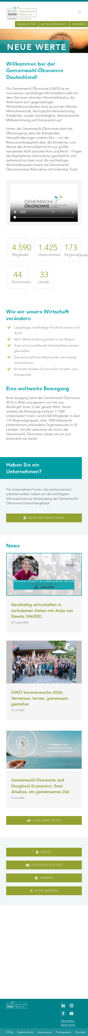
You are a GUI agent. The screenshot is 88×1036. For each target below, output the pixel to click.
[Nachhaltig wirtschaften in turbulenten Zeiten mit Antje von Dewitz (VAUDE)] (44, 574)
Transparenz (63, 1032)
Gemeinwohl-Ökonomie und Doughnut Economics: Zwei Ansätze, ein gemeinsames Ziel (40, 786)
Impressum (44, 1032)
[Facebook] (63, 1013)
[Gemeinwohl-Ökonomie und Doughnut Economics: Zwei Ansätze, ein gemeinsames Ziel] (44, 749)
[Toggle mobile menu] (80, 12)
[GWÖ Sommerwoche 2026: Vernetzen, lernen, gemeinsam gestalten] (44, 662)
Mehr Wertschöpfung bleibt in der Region (44, 339)
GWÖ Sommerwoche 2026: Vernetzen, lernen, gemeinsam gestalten (39, 698)
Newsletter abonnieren (68, 1022)
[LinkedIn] (63, 1005)
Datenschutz (25, 1032)
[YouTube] (71, 1013)
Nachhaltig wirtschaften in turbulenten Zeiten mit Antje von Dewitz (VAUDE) (42, 610)
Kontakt (81, 1032)
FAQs (9, 1032)
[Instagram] (71, 1005)
